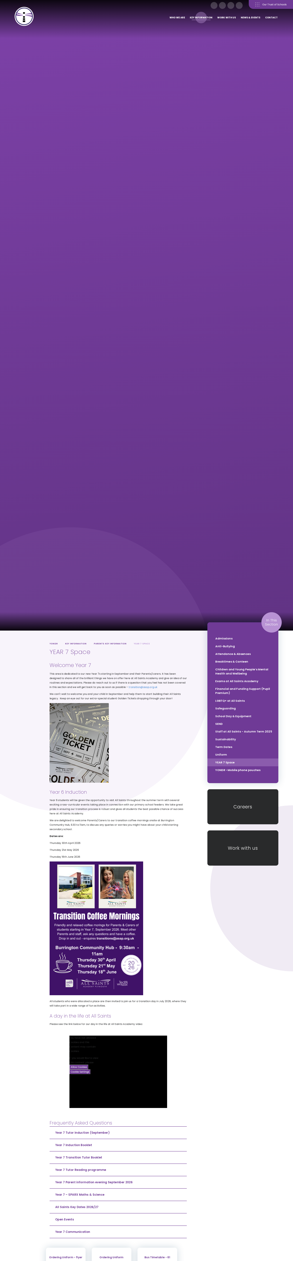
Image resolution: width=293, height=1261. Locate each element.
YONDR (54, 643)
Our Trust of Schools (274, 4)
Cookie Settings (80, 1072)
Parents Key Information (110, 643)
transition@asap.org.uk (143, 687)
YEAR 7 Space (142, 643)
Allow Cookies (79, 1067)
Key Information (76, 643)
